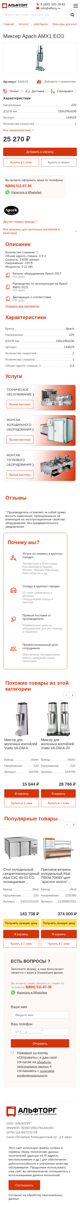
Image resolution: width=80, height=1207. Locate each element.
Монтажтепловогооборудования (19, 460)
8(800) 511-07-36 (18, 186)
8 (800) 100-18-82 (53, 4)
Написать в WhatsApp (26, 192)
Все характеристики (17, 130)
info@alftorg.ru (51, 8)
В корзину (22, 793)
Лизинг (14, 91)
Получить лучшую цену (21, 923)
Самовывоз (65, 91)
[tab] (5, 312)
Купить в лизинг (59, 162)
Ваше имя (19, 1007)
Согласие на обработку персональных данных (35, 1196)
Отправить (40, 1043)
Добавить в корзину (40, 151)
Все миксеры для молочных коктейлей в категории (31, 231)
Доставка (38, 91)
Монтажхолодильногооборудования (19, 424)
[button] (72, 695)
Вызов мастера (20, 404)
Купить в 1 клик (21, 162)
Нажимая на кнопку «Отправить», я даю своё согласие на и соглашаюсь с (37, 1064)
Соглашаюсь (24, 1185)
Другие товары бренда (19, 221)
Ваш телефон (21, 1024)
